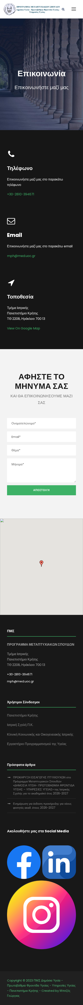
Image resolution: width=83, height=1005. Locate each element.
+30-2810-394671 (20, 194)
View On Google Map (23, 328)
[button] (41, 563)
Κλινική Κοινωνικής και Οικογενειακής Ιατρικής (40, 734)
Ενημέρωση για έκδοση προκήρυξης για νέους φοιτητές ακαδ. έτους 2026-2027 (42, 806)
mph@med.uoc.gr (21, 256)
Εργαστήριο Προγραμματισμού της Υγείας (36, 744)
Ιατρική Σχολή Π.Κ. (20, 725)
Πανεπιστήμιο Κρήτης (22, 715)
